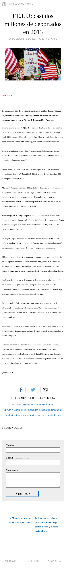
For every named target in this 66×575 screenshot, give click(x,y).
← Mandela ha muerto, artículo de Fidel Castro (20, 520)
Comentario (12, 470)
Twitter (33, 390)
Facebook (21, 390)
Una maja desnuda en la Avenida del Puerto (33, 404)
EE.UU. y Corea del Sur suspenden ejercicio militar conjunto (33, 410)
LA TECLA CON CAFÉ (21, 4)
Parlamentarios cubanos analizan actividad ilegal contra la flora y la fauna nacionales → (46, 524)
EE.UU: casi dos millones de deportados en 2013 (33, 23)
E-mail (17, 457)
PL (11, 372)
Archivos (33, 561)
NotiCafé (51, 39)
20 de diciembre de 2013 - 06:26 (26, 39)
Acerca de (11, 561)
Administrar (55, 561)
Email (45, 390)
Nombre (10, 445)
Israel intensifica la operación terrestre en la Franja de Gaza (33, 415)
